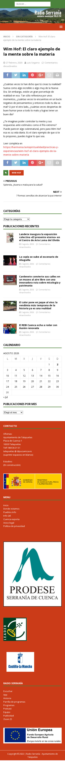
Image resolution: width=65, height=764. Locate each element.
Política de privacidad (14, 526)
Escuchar (7, 691)
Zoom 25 (7, 719)
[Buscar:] (32, 3)
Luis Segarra (33, 62)
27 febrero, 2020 (14, 62)
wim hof (16, 172)
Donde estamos (11, 508)
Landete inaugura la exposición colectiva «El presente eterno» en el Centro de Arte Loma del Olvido (39, 237)
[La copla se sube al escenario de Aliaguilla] (10, 260)
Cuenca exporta (11, 519)
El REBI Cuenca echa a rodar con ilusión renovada (38, 326)
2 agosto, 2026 (28, 244)
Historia (7, 698)
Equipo (6, 712)
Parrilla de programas (14, 701)
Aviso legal (8, 522)
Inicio (5, 505)
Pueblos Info (9, 512)
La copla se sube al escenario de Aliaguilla (38, 258)
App (5, 694)
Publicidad (8, 715)
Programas (8, 705)
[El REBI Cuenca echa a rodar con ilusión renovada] (10, 329)
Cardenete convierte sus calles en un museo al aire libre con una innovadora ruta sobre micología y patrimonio (39, 281)
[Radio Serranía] (32, 21)
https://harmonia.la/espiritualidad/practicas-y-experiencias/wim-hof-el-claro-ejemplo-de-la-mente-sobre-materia (31, 150)
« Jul (5, 397)
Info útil (7, 515)
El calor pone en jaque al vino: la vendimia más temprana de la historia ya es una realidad (38, 305)
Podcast (7, 708)
